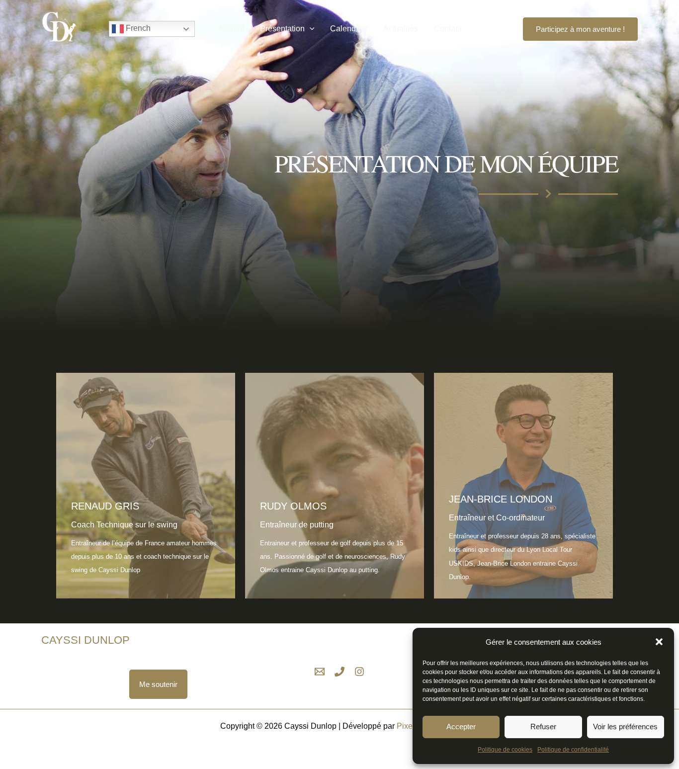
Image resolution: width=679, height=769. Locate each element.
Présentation (282, 28)
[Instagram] (505, 28)
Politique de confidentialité (573, 749)
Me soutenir (158, 684)
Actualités (400, 28)
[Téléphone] (339, 672)
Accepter (461, 726)
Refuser (543, 726)
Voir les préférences (625, 726)
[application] (310, 28)
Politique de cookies (505, 749)
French (137, 28)
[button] (659, 642)
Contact (447, 28)
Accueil (231, 28)
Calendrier (348, 28)
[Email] (320, 672)
